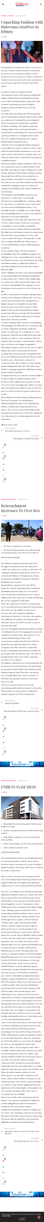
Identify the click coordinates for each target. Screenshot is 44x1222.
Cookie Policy (6, 1216)
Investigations (6, 499)
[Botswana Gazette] (22, 4)
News (14, 499)
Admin (5, 37)
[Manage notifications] (39, 1217)
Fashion (4, 15)
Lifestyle (10, 15)
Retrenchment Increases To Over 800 (20, 508)
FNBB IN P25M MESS (18, 786)
